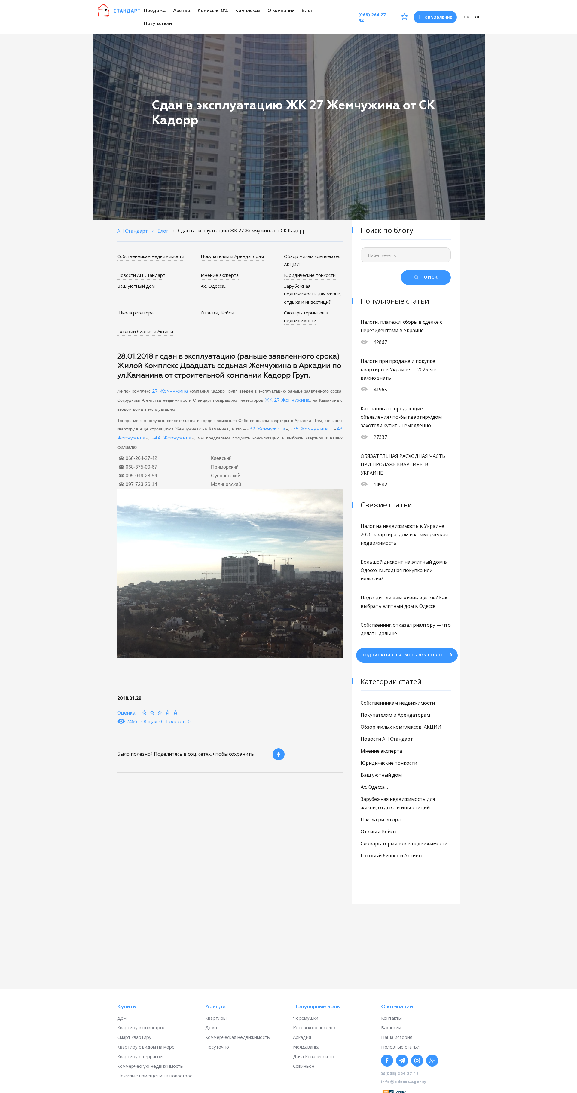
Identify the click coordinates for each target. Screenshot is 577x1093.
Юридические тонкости (310, 275)
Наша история (396, 1037)
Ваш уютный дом (136, 286)
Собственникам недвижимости (150, 256)
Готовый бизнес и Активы (145, 331)
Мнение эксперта (220, 275)
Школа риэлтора (135, 313)
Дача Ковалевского (313, 1056)
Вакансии (391, 1027)
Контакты (391, 1018)
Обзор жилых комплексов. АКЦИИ (401, 727)
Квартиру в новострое (141, 1027)
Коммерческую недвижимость (150, 1066)
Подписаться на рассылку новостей (407, 655)
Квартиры (216, 1018)
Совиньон (303, 1066)
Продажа (155, 10)
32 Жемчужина (267, 429)
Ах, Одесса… (214, 286)
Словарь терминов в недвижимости (306, 316)
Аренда (182, 10)
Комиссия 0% (213, 10)
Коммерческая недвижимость (237, 1037)
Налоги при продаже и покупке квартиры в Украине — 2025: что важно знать (399, 369)
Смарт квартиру (134, 1037)
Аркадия (302, 1037)
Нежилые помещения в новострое (155, 1076)
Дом (122, 1018)
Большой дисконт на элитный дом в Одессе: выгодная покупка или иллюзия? (404, 570)
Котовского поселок (314, 1027)
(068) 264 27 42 (372, 17)
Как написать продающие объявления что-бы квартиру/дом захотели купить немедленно (401, 417)
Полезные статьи (400, 1047)
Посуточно (217, 1047)
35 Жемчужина (311, 429)
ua (466, 17)
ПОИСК (429, 277)
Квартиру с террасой (140, 1056)
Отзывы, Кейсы (217, 313)
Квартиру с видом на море (146, 1047)
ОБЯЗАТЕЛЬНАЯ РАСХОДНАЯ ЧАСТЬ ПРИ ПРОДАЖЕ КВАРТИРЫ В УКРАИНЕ (403, 464)
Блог (307, 10)
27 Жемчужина (170, 391)
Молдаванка (306, 1047)
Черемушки (305, 1018)
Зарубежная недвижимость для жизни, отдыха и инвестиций (313, 294)
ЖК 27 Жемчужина (287, 400)
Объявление (438, 17)
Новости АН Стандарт (141, 275)
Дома (211, 1027)
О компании (281, 10)
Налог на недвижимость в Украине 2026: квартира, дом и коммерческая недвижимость (404, 534)
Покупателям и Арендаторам (232, 256)
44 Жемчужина (173, 438)
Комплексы (247, 10)
